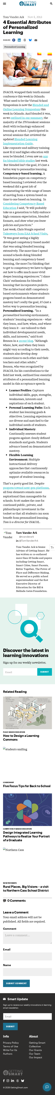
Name (7, 965)
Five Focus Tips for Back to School (27, 786)
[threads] (17, 1080)
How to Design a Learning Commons (21, 737)
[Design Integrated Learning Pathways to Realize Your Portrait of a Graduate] (27, 809)
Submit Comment (16, 983)
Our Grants (35, 1050)
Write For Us (10, 1050)
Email (6, 949)
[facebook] (4, 1080)
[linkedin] (12, 1080)
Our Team (34, 1053)
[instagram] (7, 1080)
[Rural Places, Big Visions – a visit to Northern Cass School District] (27, 864)
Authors (7, 1053)
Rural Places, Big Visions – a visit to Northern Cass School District (26, 888)
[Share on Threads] (24, 40)
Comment (9, 928)
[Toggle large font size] (52, 547)
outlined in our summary (26, 118)
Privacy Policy (11, 1042)
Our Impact (35, 1057)
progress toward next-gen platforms (26, 488)
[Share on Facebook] (13, 40)
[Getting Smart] (27, 3)
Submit (44, 672)
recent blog (26, 341)
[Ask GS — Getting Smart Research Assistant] (47, 1087)
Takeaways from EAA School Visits (25, 233)
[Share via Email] (35, 40)
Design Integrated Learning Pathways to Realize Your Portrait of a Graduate (26, 836)
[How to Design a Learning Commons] (27, 713)
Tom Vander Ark (13, 17)
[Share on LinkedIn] (19, 40)
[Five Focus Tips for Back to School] (27, 763)
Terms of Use (10, 1046)
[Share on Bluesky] (30, 40)
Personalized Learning (14, 46)
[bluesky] (22, 1080)
